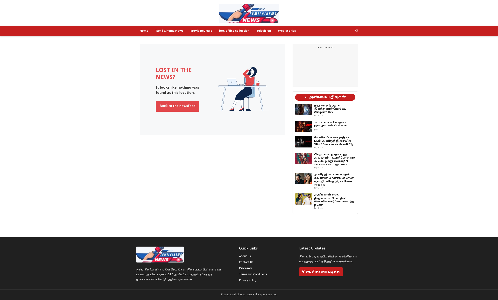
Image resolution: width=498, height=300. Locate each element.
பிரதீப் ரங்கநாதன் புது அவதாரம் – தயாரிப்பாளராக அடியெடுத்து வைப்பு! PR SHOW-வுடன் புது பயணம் (334, 159)
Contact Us (246, 262)
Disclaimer (245, 268)
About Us (245, 256)
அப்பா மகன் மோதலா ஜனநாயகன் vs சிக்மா (330, 124)
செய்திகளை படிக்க (321, 272)
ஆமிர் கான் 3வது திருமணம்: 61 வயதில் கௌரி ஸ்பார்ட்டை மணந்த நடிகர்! (334, 200)
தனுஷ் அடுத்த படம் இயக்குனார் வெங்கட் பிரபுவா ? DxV (330, 109)
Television (263, 31)
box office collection (234, 31)
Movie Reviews (201, 31)
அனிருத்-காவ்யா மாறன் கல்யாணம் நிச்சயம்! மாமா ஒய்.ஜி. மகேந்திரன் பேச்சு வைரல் (334, 180)
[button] (357, 31)
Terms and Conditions (253, 274)
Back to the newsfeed (178, 106)
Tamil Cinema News (169, 31)
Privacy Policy (247, 280)
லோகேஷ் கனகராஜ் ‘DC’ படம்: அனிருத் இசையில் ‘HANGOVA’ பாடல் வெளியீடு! (334, 141)
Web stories (287, 31)
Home (144, 31)
